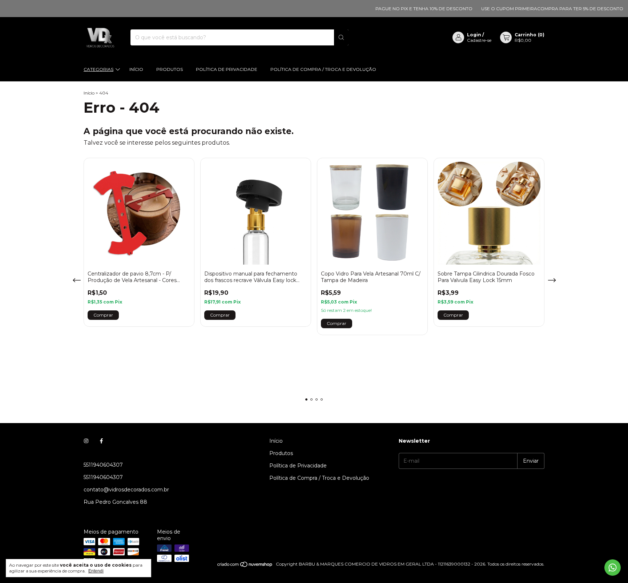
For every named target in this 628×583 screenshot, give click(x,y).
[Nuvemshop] (245, 565)
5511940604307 (103, 465)
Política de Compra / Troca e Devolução (323, 69)
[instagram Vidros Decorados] (86, 441)
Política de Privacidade (226, 69)
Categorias (98, 69)
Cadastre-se (479, 40)
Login (474, 34)
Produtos (169, 69)
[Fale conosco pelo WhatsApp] (612, 567)
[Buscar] (341, 37)
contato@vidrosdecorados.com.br (126, 489)
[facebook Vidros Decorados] (101, 441)
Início (136, 69)
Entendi (96, 571)
